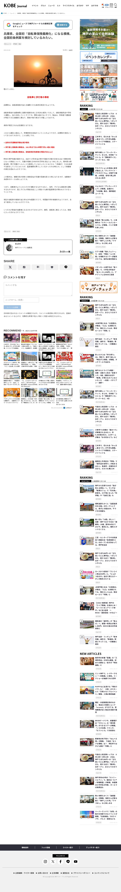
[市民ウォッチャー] (98, 89)
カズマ (71, 50)
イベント (35, 5)
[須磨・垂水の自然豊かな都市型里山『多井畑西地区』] (98, 50)
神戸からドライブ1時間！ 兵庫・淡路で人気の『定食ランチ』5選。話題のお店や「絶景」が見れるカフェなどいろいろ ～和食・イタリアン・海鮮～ (106, 376)
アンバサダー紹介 (92, 847)
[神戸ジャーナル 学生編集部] (98, 101)
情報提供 (25, 847)
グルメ (43, 5)
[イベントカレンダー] (98, 63)
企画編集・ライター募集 (24, 873)
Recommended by (57, 408)
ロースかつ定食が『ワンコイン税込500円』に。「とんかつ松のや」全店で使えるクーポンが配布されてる (106, 575)
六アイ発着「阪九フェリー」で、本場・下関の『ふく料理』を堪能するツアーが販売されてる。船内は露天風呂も (106, 255)
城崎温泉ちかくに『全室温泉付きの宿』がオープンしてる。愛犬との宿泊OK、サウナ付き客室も (106, 507)
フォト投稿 (45, 847)
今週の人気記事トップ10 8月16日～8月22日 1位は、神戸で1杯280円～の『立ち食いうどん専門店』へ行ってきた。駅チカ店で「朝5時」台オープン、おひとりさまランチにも (106, 121)
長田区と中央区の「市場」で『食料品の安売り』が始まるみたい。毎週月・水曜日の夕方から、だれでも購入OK (106, 465)
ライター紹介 (68, 847)
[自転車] (38, 86)
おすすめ (94, 5)
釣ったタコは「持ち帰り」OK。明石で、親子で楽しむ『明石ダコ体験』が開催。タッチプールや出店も (106, 358)
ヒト (58, 5)
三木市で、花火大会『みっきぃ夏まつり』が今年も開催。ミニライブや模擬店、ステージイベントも (106, 140)
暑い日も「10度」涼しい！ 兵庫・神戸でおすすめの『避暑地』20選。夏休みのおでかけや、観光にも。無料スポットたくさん (106, 524)
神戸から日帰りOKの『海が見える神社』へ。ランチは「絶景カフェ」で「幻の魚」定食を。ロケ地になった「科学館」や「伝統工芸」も (106, 490)
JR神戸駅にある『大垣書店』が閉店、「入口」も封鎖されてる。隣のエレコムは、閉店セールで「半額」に (106, 327)
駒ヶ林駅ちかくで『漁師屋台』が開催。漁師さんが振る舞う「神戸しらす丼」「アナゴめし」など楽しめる (106, 239)
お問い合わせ (43, 873)
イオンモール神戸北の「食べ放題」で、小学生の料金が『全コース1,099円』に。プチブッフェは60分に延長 (106, 271)
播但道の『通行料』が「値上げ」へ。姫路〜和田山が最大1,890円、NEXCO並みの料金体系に (106, 625)
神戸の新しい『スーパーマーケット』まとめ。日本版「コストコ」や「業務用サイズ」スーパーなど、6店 (106, 156)
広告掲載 (55, 873)
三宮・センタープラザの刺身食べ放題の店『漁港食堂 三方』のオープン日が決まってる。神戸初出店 (106, 541)
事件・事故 (18, 44)
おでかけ (80, 5)
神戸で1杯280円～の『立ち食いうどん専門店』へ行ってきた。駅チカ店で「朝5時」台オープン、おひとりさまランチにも (106, 207)
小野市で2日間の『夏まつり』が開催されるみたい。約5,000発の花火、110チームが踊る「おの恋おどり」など (106, 433)
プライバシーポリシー (81, 873)
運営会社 (66, 873)
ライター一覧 (65, 251)
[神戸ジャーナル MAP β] (98, 293)
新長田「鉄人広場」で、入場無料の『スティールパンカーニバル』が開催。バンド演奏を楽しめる (106, 224)
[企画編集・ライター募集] (98, 76)
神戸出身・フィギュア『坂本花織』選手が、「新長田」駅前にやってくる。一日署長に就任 (106, 343)
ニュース (51, 5)
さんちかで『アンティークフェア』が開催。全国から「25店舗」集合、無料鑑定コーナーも (106, 190)
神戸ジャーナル (60, 877)
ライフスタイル (68, 5)
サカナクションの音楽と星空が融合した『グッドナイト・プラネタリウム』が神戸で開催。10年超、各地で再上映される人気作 (106, 173)
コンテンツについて (101, 873)
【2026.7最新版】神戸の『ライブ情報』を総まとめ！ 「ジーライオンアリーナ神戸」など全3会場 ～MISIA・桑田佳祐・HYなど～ (107, 608)
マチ (87, 5)
